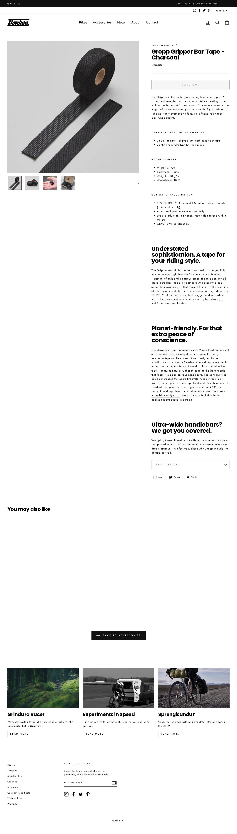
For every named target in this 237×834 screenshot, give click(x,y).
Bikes (83, 22)
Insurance (12, 787)
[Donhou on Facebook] (73, 794)
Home (154, 45)
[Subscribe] (114, 783)
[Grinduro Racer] (43, 688)
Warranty (12, 803)
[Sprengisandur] (194, 688)
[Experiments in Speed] (118, 688)
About (136, 22)
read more (95, 734)
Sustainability (14, 776)
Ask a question (166, 464)
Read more (19, 734)
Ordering (12, 781)
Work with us (14, 798)
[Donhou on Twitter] (81, 794)
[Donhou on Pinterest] (88, 794)
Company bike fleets (18, 792)
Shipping (12, 770)
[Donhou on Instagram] (66, 794)
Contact (152, 22)
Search (11, 764)
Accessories (102, 22)
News (121, 22)
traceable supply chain (165, 395)
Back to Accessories (121, 635)
